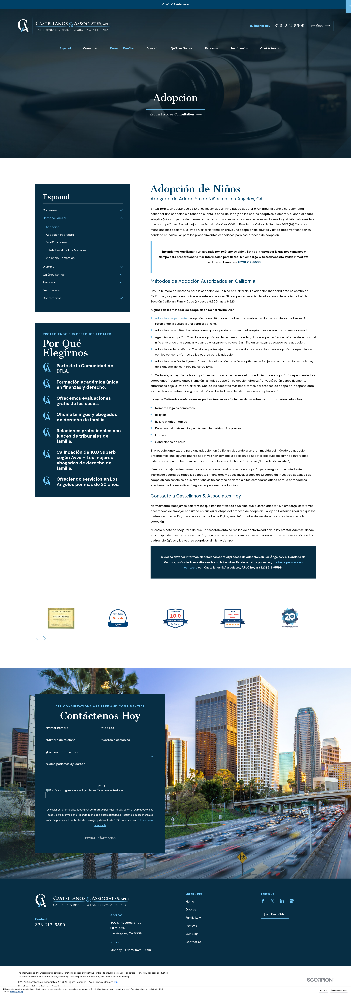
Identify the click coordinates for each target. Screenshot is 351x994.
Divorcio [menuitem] (152, 48)
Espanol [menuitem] (65, 48)
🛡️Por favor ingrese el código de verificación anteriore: (84, 790)
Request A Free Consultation (171, 114)
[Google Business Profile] (292, 901)
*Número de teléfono (60, 740)
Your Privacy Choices (101, 982)
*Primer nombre (57, 728)
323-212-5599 (289, 26)
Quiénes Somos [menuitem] (182, 48)
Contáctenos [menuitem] (269, 48)
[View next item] (44, 638)
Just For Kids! (275, 914)
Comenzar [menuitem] (90, 48)
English (317, 26)
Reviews (191, 926)
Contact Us (194, 942)
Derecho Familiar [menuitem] (122, 48)
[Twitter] (272, 901)
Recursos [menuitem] (211, 48)
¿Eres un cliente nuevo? (62, 752)
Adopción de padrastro (171, 318)
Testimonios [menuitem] (239, 48)
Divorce (191, 909)
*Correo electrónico (115, 740)
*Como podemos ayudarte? (65, 764)
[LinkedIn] (282, 901)
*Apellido (107, 728)
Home (190, 901)
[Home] (64, 26)
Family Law (193, 918)
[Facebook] (263, 901)
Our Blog (192, 934)
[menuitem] (80, 210)
